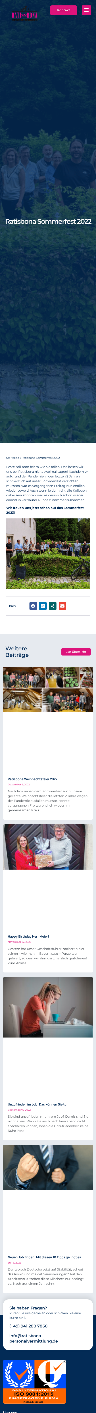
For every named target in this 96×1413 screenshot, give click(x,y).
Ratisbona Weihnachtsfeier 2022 (32, 779)
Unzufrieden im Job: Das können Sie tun (38, 1104)
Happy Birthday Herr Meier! (28, 936)
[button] (33, 606)
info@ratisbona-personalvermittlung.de (33, 1338)
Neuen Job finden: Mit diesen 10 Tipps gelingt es (44, 1257)
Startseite (12, 457)
